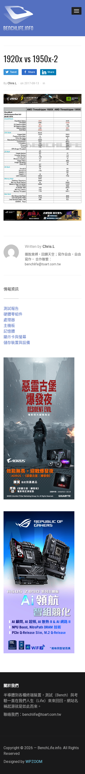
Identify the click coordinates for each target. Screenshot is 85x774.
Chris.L (12, 83)
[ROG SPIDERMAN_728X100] (42, 215)
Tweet (13, 72)
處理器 (9, 320)
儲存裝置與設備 (17, 342)
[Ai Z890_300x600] (39, 582)
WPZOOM (34, 761)
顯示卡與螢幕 (15, 337)
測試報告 (11, 308)
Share (31, 72)
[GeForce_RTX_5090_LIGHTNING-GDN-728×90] (42, 98)
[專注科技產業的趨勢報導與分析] (18, 17)
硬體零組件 (13, 314)
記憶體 (9, 331)
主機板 (9, 325)
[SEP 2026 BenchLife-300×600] (39, 428)
